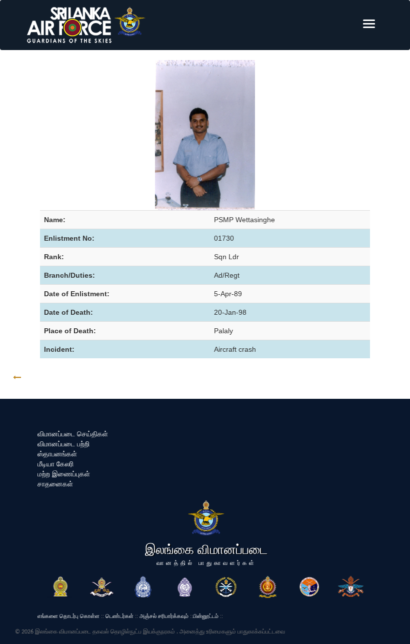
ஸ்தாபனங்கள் (57, 454)
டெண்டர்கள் (120, 616)
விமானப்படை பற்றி (64, 444)
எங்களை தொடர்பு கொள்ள (69, 616)
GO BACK (48, 377)
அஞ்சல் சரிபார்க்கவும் (164, 616)
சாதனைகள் (55, 484)
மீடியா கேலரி (56, 464)
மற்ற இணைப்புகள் (64, 474)
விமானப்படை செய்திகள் (73, 434)
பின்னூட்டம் (205, 616)
